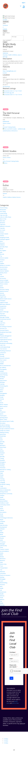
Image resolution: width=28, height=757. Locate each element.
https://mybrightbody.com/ (9, 71)
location (5, 73)
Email (11, 658)
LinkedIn (5, 29)
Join (11, 678)
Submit (5, 42)
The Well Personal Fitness (11, 114)
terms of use (15, 703)
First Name (13, 652)
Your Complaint (7, 40)
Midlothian (5, 53)
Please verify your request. (13, 665)
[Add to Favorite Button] (3, 111)
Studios (14, 127)
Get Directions (6, 86)
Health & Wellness (12, 55)
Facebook (5, 25)
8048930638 (6, 121)
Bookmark (5, 21)
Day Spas (5, 55)
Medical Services (16, 197)
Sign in (23, 2)
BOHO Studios (9, 151)
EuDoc (6, 185)
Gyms (4, 161)
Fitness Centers (7, 123)
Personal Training (7, 127)
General (5, 193)
